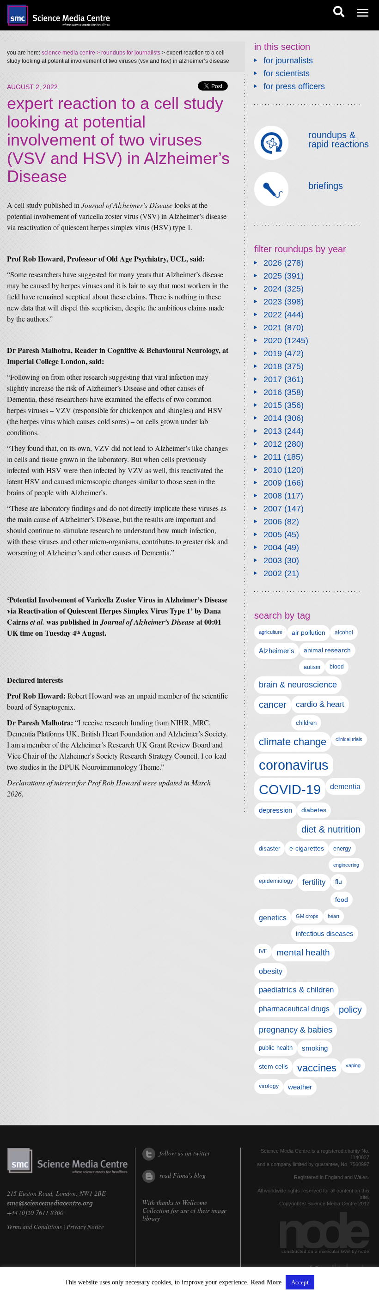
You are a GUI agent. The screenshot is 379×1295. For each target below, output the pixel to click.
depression (275, 810)
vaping (353, 1065)
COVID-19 (290, 789)
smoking (315, 1048)
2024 (272, 288)
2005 (272, 534)
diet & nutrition (331, 829)
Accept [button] (300, 1282)
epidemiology (276, 881)
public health (276, 1047)
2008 (272, 495)
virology (269, 1086)
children (306, 722)
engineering (346, 865)
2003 (272, 560)
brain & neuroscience (298, 684)
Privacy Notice (85, 1226)
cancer (273, 704)
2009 (272, 482)
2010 (272, 469)
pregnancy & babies (295, 1029)
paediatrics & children (296, 989)
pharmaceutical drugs (294, 1009)
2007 (272, 508)
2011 (272, 457)
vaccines (316, 1068)
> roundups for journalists (127, 52)
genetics (273, 917)
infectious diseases (325, 933)
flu (338, 881)
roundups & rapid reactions (338, 139)
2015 (272, 405)
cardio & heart (320, 704)
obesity (270, 971)
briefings (325, 186)
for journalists (288, 60)
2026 (272, 263)
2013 (272, 431)
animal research (327, 650)
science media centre (68, 52)
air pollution (308, 632)
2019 (272, 353)
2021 (272, 327)
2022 (272, 314)
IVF (263, 951)
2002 (272, 573)
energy (342, 848)
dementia (345, 786)
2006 (272, 521)
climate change (292, 742)
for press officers (294, 86)
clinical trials (349, 739)
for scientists (286, 73)
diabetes (313, 810)
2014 (272, 418)
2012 (272, 444)
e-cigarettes (306, 848)
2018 (272, 366)
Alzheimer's (276, 651)
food (341, 899)
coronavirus (294, 764)
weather (300, 1087)
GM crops (307, 916)
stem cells (273, 1066)
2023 (272, 301)
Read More (266, 1282)
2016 (272, 392)
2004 (272, 547)
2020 (272, 340)
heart (333, 916)
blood (337, 666)
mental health (303, 952)
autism (312, 667)
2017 (272, 379)
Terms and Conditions (34, 1226)
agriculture (270, 632)
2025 (272, 275)
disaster (269, 848)
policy (350, 1009)
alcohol (344, 632)
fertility (314, 882)
